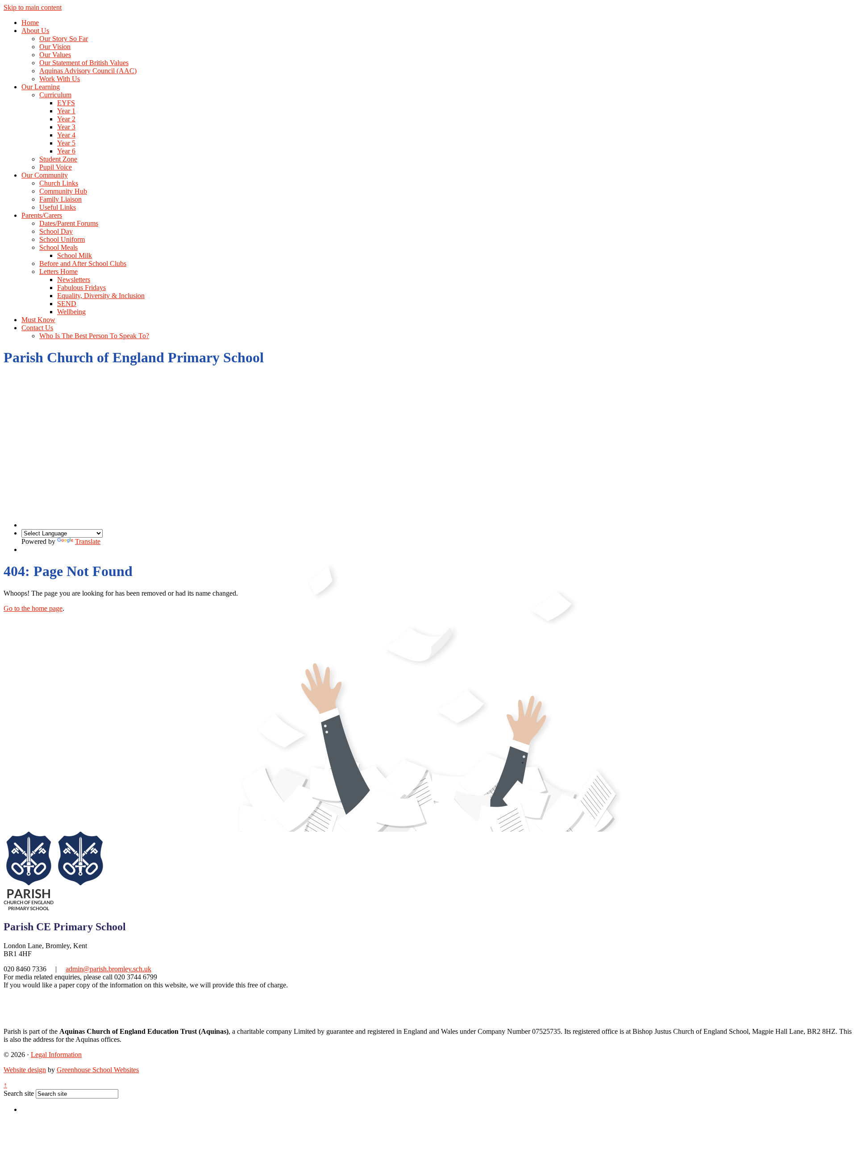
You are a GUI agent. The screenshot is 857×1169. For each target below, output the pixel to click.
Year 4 (66, 135)
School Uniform (62, 239)
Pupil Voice (55, 167)
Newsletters (73, 279)
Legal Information (56, 1054)
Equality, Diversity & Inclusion (101, 295)
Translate (87, 541)
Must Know (38, 319)
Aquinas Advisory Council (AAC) (88, 71)
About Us (35, 30)
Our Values (55, 54)
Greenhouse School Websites (98, 1070)
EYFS (66, 103)
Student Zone (58, 159)
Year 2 (66, 119)
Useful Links (57, 207)
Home (30, 22)
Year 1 (66, 111)
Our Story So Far (63, 38)
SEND (66, 303)
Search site (19, 1093)
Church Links (58, 183)
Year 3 (66, 127)
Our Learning (40, 87)
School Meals (58, 247)
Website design (25, 1070)
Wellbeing (71, 311)
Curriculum (55, 95)
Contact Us (37, 328)
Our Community (44, 175)
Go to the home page (33, 608)
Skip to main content (33, 7)
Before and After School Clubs (82, 263)
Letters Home (58, 271)
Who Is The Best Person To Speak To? (94, 336)
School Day (56, 231)
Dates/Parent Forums (68, 223)
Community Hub (63, 191)
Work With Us (59, 79)
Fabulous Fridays (81, 287)
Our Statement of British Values (84, 62)
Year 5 (66, 143)
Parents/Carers (41, 215)
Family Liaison (60, 199)
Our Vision (55, 46)
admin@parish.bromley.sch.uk (108, 969)
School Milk (74, 255)
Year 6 (66, 151)
